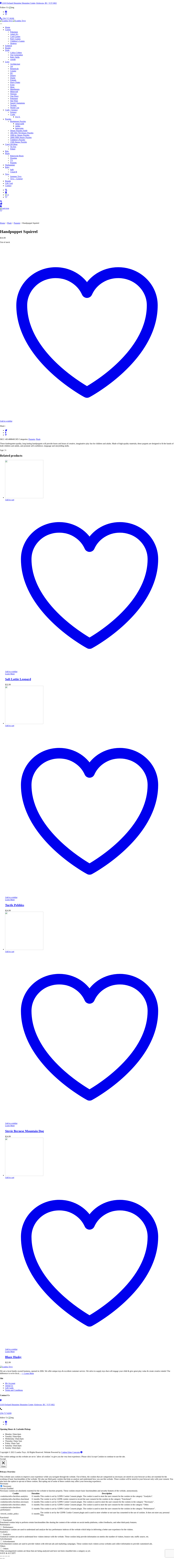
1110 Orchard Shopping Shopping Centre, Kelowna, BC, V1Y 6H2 (29, 3)
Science (13, 112)
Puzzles (8, 119)
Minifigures (14, 89)
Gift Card (9, 183)
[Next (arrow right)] (4, 1558)
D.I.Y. (17, 117)
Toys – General (16, 179)
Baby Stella (14, 57)
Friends (13, 80)
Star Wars (14, 101)
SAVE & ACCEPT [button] (8, 1553)
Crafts (12, 114)
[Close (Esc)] (9, 1556)
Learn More (10, 674)
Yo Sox (13, 147)
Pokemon (14, 32)
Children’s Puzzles (17, 140)
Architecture (15, 64)
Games (8, 30)
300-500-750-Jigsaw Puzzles (21, 133)
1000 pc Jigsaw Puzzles (19, 135)
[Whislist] (1, 211)
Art (11, 66)
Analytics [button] (4, 1532)
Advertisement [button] (6, 1539)
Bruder (8, 48)
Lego (7, 62)
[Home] (1, 204)
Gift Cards (9, 1388)
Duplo (12, 78)
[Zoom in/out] (1, 1556)
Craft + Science (11, 110)
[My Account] (1, 206)
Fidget (12, 149)
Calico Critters (16, 52)
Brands (8, 181)
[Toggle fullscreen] (4, 1556)
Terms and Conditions (14, 1390)
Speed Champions (17, 103)
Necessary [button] (4, 1484)
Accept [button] (3, 1459)
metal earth (19, 124)
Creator (13, 71)
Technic (13, 105)
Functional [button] (4, 1517)
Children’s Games (17, 41)
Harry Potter (15, 82)
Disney (13, 75)
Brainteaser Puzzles (18, 121)
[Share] (6, 1556)
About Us (9, 1386)
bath (12, 169)
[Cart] (4, 208)
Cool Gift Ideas (11, 144)
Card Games (15, 36)
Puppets (13, 163)
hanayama (19, 128)
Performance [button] (5, 1525)
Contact (8, 186)
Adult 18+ (14, 34)
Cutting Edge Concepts (70, 1452)
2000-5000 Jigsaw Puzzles (21, 137)
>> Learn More (28, 1373)
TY (11, 160)
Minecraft (14, 91)
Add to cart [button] (9, 500)
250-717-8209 (5, 1413)
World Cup (14, 108)
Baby (7, 167)
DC (11, 73)
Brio (7, 151)
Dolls (7, 50)
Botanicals (14, 69)
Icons (12, 85)
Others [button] (2, 1546)
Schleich (8, 46)
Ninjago (13, 94)
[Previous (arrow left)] (1, 1558)
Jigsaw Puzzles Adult (18, 130)
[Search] (6, 190)
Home (7, 27)
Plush (7, 153)
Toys (7, 174)
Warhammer (10, 165)
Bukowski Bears (17, 156)
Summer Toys (15, 176)
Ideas (12, 87)
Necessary (7, 1486)
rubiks (17, 126)
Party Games (15, 39)
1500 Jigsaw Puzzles (18, 142)
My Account (10, 1383)
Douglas (13, 158)
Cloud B (13, 172)
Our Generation (16, 55)
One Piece (14, 96)
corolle (13, 59)
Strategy (13, 43)
